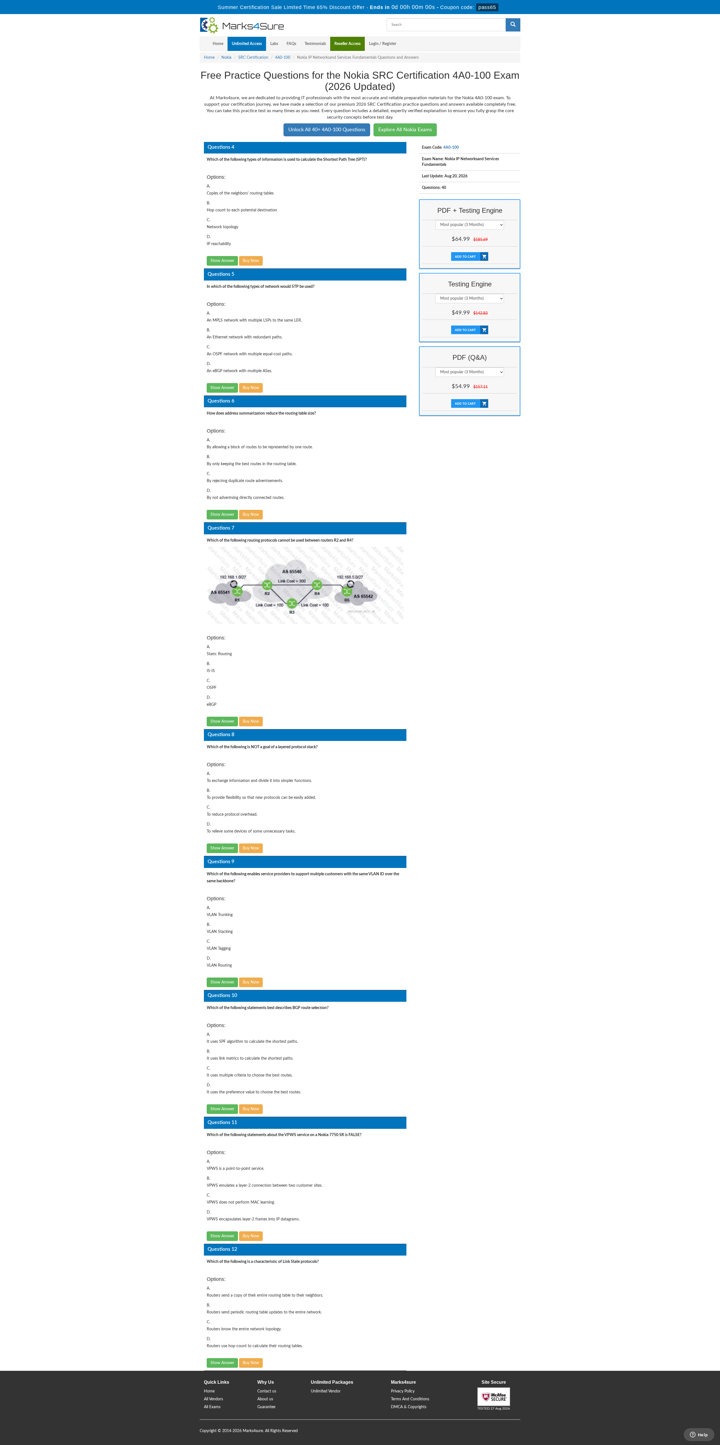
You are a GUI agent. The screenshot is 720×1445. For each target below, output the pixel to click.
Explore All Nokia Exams (405, 129)
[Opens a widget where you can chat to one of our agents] (698, 1435)
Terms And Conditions (410, 1399)
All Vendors (213, 1399)
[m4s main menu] (204, 44)
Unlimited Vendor (326, 1391)
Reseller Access (347, 44)
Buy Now (251, 261)
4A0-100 (282, 58)
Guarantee (266, 1407)
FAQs (291, 44)
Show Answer (222, 261)
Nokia (226, 58)
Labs (274, 44)
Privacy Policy (403, 1391)
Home (218, 44)
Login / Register (382, 44)
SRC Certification (253, 58)
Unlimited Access (247, 44)
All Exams (212, 1407)
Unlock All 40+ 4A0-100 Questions (326, 129)
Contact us (266, 1391)
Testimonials (315, 44)
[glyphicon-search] (513, 24)
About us (265, 1399)
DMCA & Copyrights (408, 1407)
